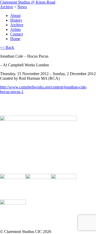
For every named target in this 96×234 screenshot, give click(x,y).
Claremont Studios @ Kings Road (27, 2)
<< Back (7, 47)
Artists (15, 29)
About (15, 15)
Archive (6, 7)
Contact (16, 34)
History (16, 20)
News (22, 7)
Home (15, 39)
